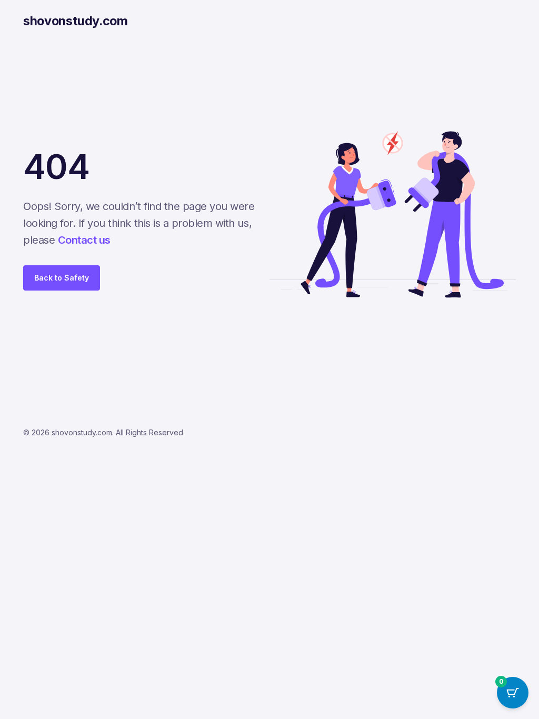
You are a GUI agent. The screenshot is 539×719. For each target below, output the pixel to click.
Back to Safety (61, 277)
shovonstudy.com (75, 20)
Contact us (84, 240)
